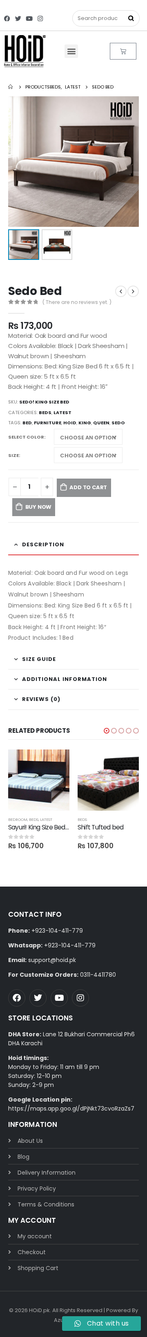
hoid (69, 422)
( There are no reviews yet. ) (76, 302)
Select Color (26, 437)
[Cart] (123, 51)
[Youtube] (29, 19)
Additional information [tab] (64, 679)
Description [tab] (43, 544)
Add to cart (88, 487)
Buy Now (38, 507)
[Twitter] (18, 19)
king (84, 422)
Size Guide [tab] (39, 659)
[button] (71, 51)
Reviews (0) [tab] (41, 699)
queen (101, 422)
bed (27, 422)
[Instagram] (40, 19)
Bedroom (17, 819)
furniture (47, 422)
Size (13, 455)
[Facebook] (7, 19)
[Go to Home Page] (11, 86)
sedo (118, 422)
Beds (45, 412)
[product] (38, 780)
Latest (62, 412)
